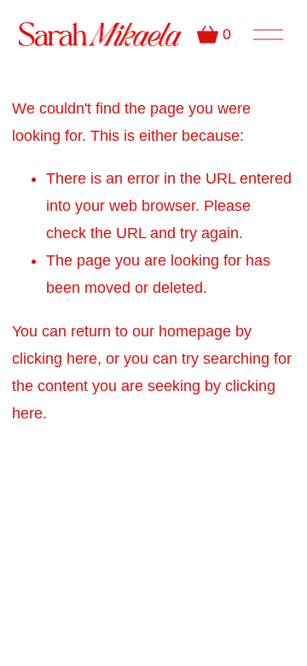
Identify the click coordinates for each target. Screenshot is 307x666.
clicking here (54, 358)
